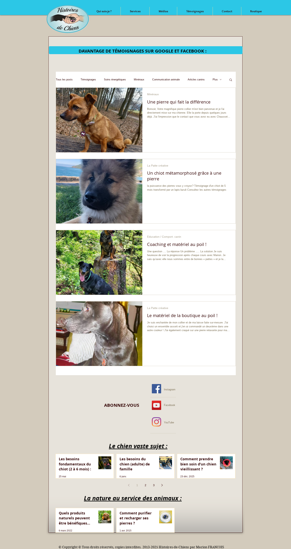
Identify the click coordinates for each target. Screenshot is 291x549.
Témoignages (88, 79)
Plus (215, 79)
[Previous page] (128, 485)
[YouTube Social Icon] (156, 405)
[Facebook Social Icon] (156, 388)
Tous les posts (64, 79)
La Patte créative (157, 165)
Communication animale (166, 79)
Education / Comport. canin (164, 236)
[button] (231, 80)
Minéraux (139, 79)
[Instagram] (156, 422)
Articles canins (196, 79)
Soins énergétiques (115, 79)
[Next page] (162, 485)
